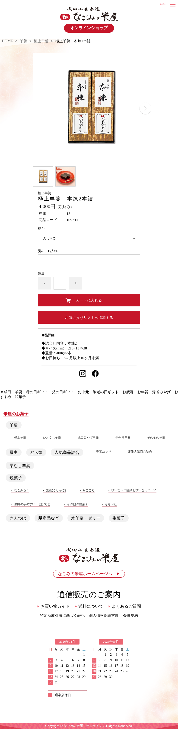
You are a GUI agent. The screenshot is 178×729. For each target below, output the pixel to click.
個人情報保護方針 (104, 615)
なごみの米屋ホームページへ (89, 573)
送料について (89, 606)
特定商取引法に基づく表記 (62, 615)
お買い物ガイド (53, 606)
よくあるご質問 (124, 606)
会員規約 (130, 615)
